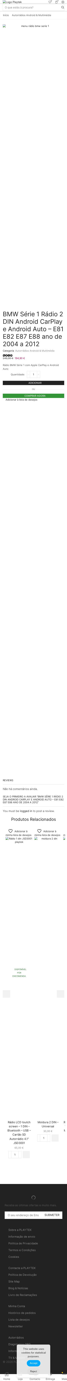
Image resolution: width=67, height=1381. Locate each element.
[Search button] (62, 7)
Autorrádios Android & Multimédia (31, 15)
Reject (33, 1371)
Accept (33, 1363)
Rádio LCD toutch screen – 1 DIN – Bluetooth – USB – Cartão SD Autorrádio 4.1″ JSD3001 (19, 1133)
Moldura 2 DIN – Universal (48, 1124)
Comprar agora (35, 395)
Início (6, 15)
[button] (26, 1154)
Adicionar (35, 382)
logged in (26, 811)
